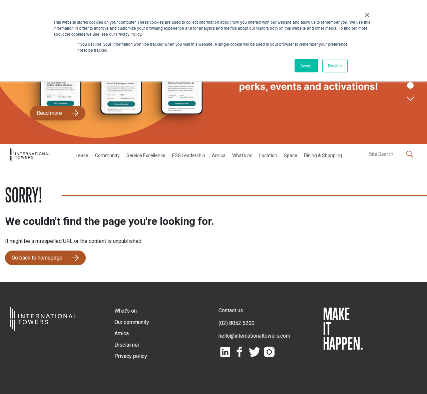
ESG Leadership (188, 155)
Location (268, 155)
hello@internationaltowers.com (254, 336)
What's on (242, 155)
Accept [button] (306, 65)
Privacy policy (130, 356)
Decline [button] (335, 65)
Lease (82, 155)
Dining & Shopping (323, 155)
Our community (131, 322)
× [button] (367, 13)
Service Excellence (145, 155)
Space (290, 155)
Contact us (231, 310)
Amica (219, 155)
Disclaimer (126, 345)
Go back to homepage (37, 258)
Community (107, 155)
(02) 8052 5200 (237, 323)
